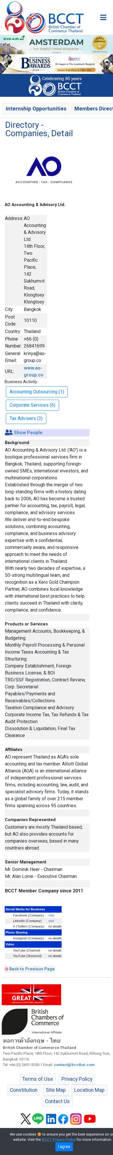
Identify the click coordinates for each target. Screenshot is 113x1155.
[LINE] (38, 1118)
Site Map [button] (56, 1090)
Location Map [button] (89, 1090)
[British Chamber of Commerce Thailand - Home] (42, 17)
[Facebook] (63, 1118)
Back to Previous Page (32, 969)
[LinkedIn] (51, 1118)
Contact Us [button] (57, 1101)
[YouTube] (90, 1118)
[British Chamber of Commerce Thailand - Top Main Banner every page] (56, 64)
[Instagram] (76, 1118)
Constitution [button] (23, 1090)
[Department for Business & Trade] (31, 994)
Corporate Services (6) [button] (32, 405)
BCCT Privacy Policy (59, 1140)
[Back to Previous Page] (6, 969)
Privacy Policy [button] (76, 1079)
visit (51, 915)
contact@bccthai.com (74, 1065)
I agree (64, 1146)
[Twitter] (26, 1118)
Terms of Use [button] (37, 1079)
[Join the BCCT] (56, 85)
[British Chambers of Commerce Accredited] (34, 1021)
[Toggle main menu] (103, 17)
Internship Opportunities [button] (36, 109)
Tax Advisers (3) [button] (26, 418)
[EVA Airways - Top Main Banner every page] (56, 44)
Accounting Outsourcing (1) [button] (37, 391)
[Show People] (9, 432)
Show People (28, 432)
